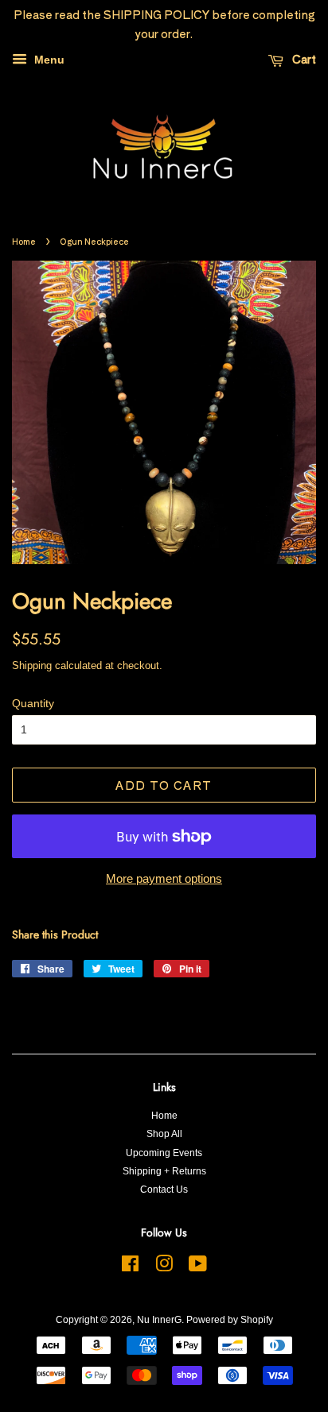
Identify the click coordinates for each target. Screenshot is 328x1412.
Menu (47, 59)
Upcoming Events (164, 1153)
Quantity (33, 703)
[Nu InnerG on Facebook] (130, 1267)
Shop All (164, 1133)
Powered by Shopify (229, 1319)
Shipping (32, 665)
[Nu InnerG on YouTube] (198, 1267)
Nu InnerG (159, 1319)
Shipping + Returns (164, 1171)
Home (24, 241)
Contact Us (164, 1189)
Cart (303, 59)
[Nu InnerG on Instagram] (164, 1267)
